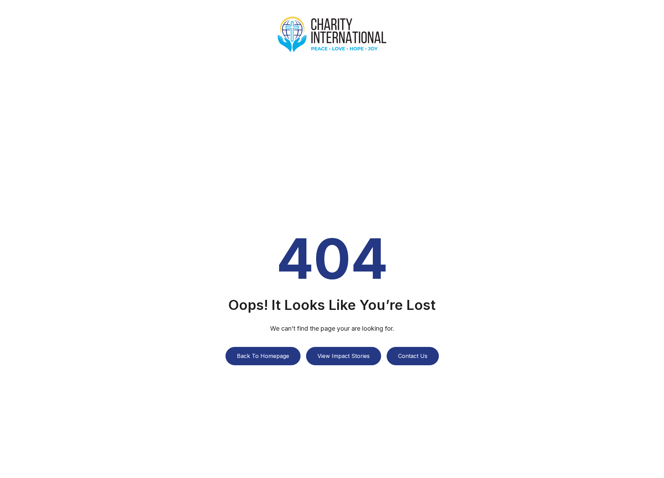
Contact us (412, 355)
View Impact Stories (343, 355)
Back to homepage (263, 355)
